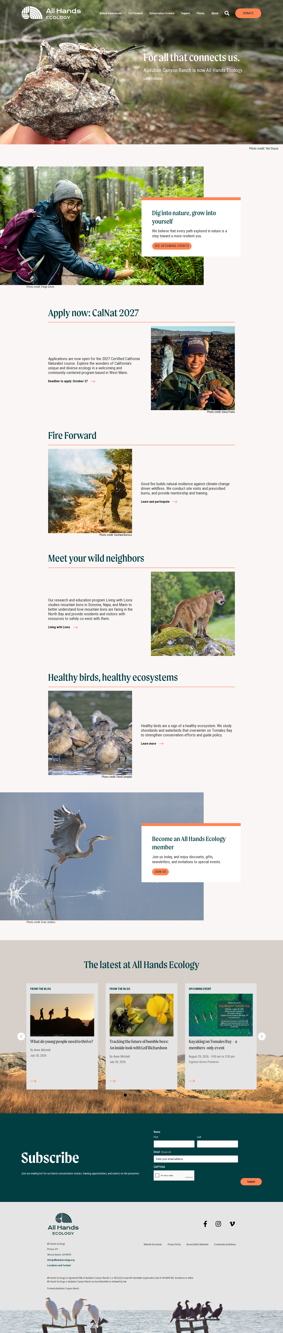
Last (199, 1137)
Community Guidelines (225, 1244)
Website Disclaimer (153, 1244)
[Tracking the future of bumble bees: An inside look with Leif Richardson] (141, 1015)
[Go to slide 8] (157, 1095)
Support (185, 13)
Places (200, 13)
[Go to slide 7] (153, 1095)
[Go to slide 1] (125, 1095)
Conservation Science (161, 13)
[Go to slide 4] (139, 1095)
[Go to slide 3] (134, 1095)
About (214, 13)
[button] (227, 13)
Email (162, 1151)
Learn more (155, 78)
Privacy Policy (174, 1244)
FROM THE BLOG (40, 989)
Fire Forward (135, 13)
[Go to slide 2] (129, 1095)
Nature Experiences (110, 13)
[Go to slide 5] (143, 1095)
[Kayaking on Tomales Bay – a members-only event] (221, 1015)
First (156, 1137)
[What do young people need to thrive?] (62, 1015)
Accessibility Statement (197, 1244)
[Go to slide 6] (148, 1095)
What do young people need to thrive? (61, 1041)
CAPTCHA (159, 1166)
